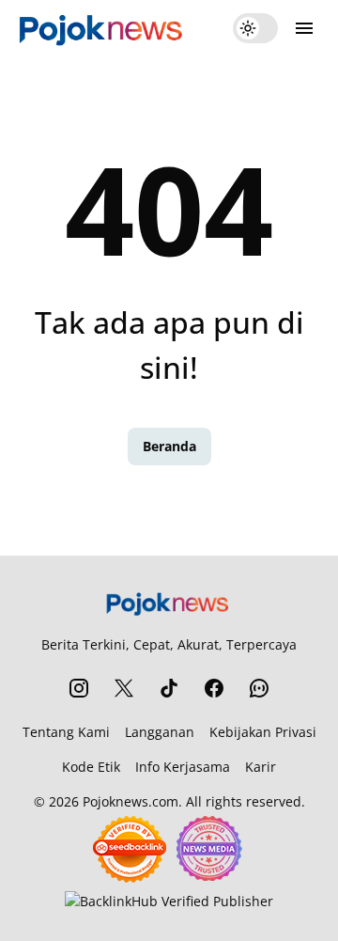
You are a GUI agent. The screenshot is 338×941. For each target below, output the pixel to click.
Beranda (169, 446)
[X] (124, 688)
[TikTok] (169, 688)
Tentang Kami (66, 732)
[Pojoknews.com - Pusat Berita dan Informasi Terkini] (103, 28)
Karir (260, 767)
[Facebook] (214, 688)
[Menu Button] (304, 28)
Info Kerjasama (182, 767)
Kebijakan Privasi (262, 732)
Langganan (159, 732)
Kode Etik (91, 767)
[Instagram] (79, 688)
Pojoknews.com (130, 801)
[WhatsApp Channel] (259, 688)
